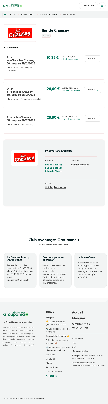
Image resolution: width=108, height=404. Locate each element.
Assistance (51, 376)
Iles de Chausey (69, 14)
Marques (50, 318)
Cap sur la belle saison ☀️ (58, 336)
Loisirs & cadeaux (27, 14)
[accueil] (12, 5)
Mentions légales (80, 351)
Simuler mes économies (81, 326)
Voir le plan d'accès (55, 188)
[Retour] (5, 14)
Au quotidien (52, 368)
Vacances (50, 355)
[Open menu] (102, 5)
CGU (74, 343)
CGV (74, 347)
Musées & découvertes (48, 14)
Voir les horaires (80, 165)
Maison (49, 363)
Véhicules (50, 359)
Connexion (88, 6)
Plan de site (77, 339)
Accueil (12, 14)
